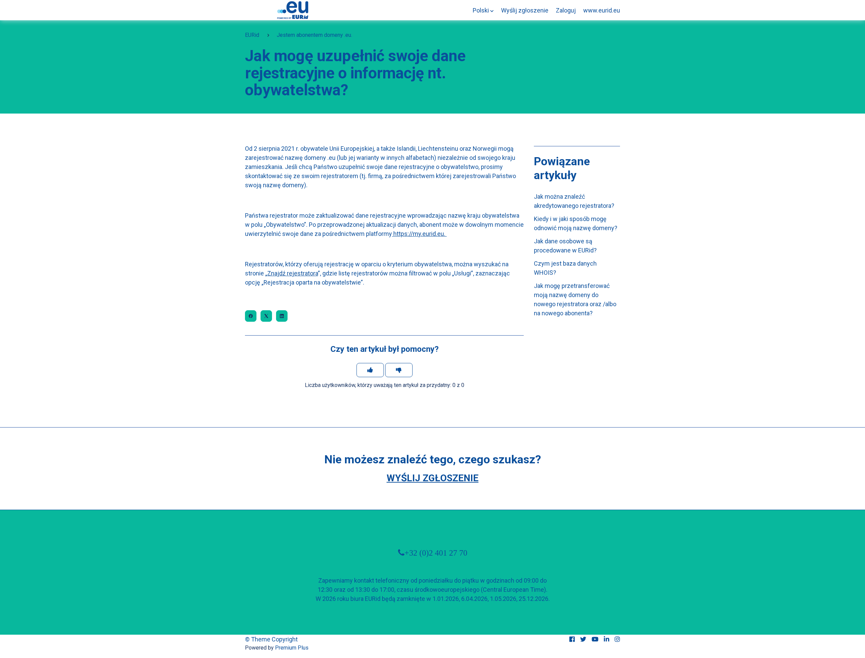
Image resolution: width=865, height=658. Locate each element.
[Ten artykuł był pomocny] (370, 370)
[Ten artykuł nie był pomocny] (399, 370)
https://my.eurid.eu (418, 233)
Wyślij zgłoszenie (524, 10)
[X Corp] (266, 316)
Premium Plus (291, 647)
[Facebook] (250, 316)
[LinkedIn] (282, 316)
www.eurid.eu (601, 10)
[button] (483, 10)
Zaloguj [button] (566, 10)
